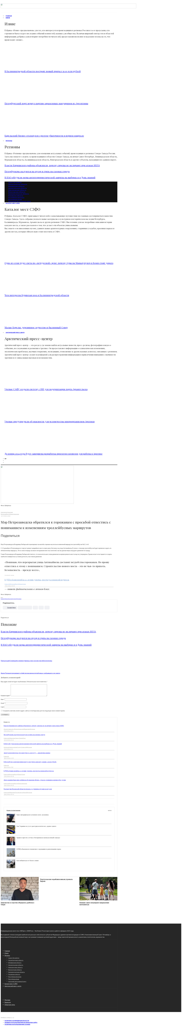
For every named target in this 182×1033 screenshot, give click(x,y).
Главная (7, 951)
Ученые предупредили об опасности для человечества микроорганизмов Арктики (50, 421)
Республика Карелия (16, 197)
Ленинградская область (17, 184)
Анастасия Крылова (7, 512)
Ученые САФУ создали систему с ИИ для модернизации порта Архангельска (46, 389)
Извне (8, 17)
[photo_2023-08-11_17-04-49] (22, 258)
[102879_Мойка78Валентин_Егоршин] (22, 384)
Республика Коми (15, 199)
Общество (26, 729)
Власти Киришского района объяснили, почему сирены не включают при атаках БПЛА (52, 165)
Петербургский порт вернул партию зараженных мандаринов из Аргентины (46, 103)
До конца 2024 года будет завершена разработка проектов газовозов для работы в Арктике (53, 453)
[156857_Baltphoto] (22, 448)
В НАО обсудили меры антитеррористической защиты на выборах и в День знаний (50, 177)
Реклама (7, 1000)
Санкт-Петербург (15, 182)
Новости (7, 584)
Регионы (9, 140)
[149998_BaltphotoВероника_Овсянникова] (22, 416)
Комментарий (5, 695)
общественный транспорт (12, 598)
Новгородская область (17, 190)
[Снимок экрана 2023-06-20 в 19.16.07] (22, 290)
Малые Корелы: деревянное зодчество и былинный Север (36, 327)
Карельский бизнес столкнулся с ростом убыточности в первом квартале (44, 135)
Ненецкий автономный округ (12, 747)
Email (3, 703)
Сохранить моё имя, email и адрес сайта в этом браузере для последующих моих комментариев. (34, 711)
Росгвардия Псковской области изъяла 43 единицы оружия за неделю (28, 789)
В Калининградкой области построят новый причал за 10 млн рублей (43, 71)
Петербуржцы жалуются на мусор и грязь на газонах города (37, 171)
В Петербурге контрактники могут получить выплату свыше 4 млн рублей (30, 762)
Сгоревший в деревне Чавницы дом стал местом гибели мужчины (26, 661)
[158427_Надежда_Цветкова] (22, 66)
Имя (2, 699)
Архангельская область (17, 188)
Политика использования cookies (17, 1024)
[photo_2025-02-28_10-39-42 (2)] (22, 130)
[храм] (22, 322)
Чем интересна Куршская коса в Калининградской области (37, 295)
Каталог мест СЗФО (13, 203)
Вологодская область (16, 192)
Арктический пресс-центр (15, 332)
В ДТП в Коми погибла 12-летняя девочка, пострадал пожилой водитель (37, 579)
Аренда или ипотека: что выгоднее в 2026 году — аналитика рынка (27, 753)
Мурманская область (16, 186)
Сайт (2, 707)
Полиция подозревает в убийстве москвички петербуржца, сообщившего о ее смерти (30, 673)
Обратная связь (10, 1004)
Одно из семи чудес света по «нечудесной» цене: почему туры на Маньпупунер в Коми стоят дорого (59, 263)
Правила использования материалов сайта (21, 1022)
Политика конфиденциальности (17, 1020)
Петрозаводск (19, 598)
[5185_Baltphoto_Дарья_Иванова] (22, 98)
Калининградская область (18, 194)
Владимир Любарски (4, 598)
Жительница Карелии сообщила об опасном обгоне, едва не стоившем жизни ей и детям (35, 780)
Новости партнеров (59, 810)
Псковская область (15, 195)
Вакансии (8, 1002)
